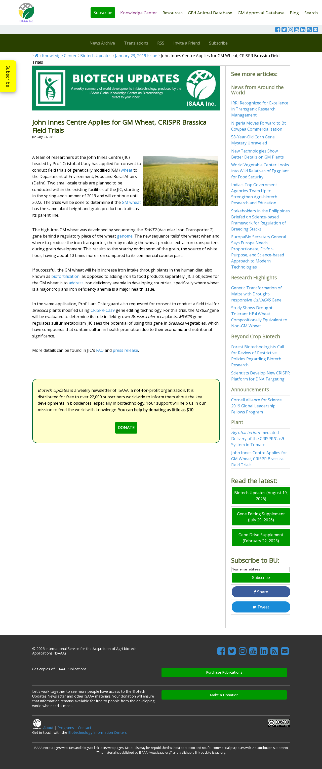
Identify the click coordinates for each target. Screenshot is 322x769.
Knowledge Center (138, 13)
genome (125, 236)
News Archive (102, 43)
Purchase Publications (224, 672)
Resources (173, 13)
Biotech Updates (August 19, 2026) (261, 496)
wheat (126, 170)
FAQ (100, 350)
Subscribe (103, 12)
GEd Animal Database (210, 13)
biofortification (65, 276)
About (48, 727)
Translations (136, 43)
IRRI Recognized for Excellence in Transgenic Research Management (259, 109)
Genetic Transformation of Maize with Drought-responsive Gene (256, 294)
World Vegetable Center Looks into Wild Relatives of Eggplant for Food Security (260, 171)
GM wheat (131, 202)
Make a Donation (224, 695)
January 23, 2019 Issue (136, 55)
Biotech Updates (95, 55)
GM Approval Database (261, 13)
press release (125, 350)
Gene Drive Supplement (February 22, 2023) (260, 538)
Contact (84, 727)
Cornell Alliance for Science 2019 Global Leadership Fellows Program (256, 406)
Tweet (262, 607)
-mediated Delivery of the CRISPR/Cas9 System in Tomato (257, 438)
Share (262, 592)
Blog (294, 13)
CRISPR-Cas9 (103, 310)
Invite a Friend (186, 43)
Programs (66, 727)
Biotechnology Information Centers (97, 732)
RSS (160, 43)
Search (311, 13)
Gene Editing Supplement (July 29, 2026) (261, 517)
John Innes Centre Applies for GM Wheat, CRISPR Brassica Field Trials (259, 459)
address (76, 283)
